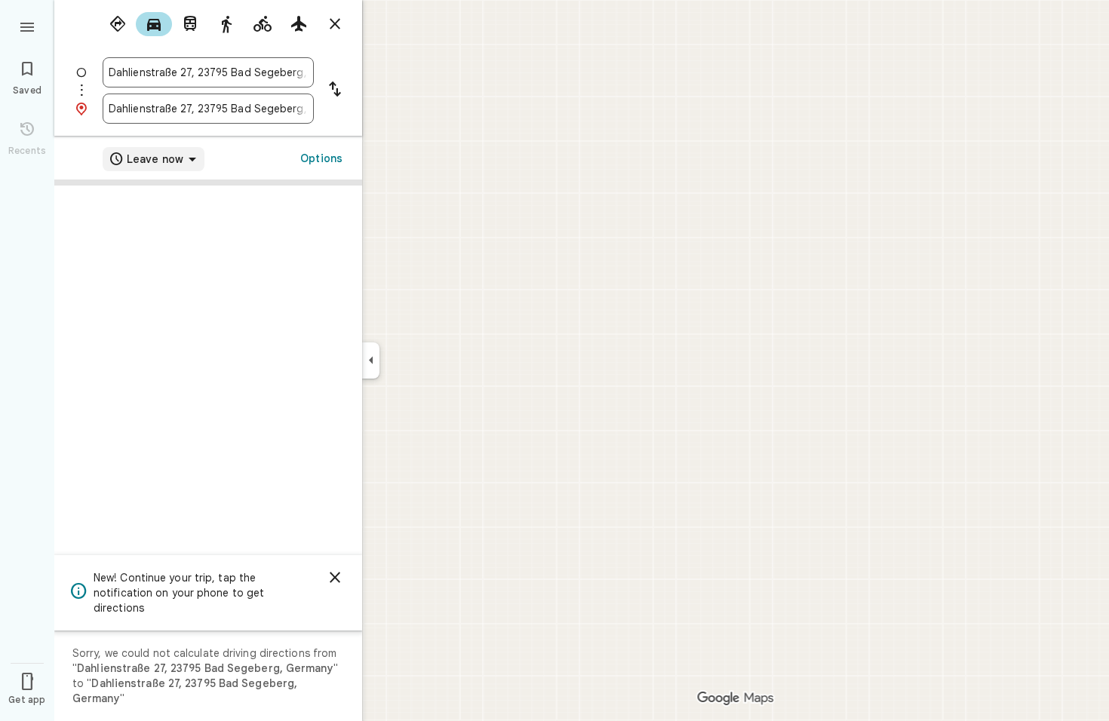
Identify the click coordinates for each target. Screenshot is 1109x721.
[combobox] (208, 72)
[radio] (118, 24)
